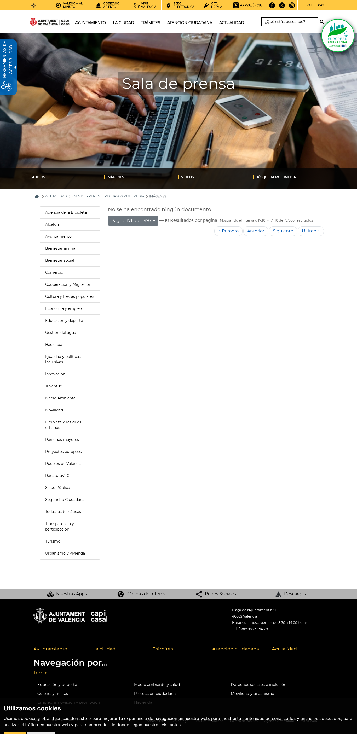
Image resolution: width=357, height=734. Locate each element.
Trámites (163, 648)
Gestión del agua (60, 332)
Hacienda (53, 344)
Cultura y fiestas (52, 693)
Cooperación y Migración (68, 284)
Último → (311, 231)
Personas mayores (62, 439)
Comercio (54, 272)
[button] (133, 221)
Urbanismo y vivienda (65, 553)
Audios (38, 177)
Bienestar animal (60, 248)
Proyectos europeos (63, 451)
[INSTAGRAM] (292, 7)
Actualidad (284, 648)
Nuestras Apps (71, 593)
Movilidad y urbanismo (252, 693)
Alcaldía (52, 224)
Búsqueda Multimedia (276, 177)
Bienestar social (59, 260)
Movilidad (54, 410)
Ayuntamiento (58, 236)
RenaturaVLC (57, 475)
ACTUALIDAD (56, 196)
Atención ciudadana (235, 648)
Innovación (55, 374)
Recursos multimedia (124, 196)
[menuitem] (67, 177)
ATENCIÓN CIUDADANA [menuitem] (189, 22)
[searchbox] (289, 21)
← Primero (228, 231)
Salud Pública (57, 487)
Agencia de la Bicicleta (66, 212)
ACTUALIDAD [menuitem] (231, 22)
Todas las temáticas (63, 511)
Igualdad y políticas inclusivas (63, 359)
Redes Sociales (220, 593)
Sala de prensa (86, 196)
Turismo (52, 541)
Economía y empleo (63, 308)
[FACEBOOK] (272, 7)
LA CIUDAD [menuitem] (123, 22)
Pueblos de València (63, 463)
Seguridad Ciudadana (64, 499)
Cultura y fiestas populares (69, 296)
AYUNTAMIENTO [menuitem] (90, 22)
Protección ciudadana (155, 693)
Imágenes (115, 177)
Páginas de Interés (145, 593)
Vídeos (187, 177)
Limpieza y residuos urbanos (63, 425)
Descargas (295, 593)
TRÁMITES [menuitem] (150, 22)
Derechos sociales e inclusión (258, 684)
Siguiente (283, 231)
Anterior (255, 231)
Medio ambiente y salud (157, 684)
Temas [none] (41, 672)
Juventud (53, 386)
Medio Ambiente (60, 398)
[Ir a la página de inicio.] (40, 23)
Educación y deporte (64, 320)
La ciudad (104, 648)
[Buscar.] (323, 22)
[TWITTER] (282, 7)
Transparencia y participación (59, 526)
